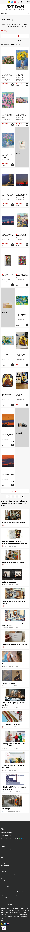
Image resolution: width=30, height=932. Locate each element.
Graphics (2, 853)
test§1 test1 (7, 792)
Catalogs (2, 859)
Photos (2, 857)
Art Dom (6, 525)
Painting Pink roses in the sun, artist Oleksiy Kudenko (7, 75)
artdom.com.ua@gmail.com (6, 832)
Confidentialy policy (20, 891)
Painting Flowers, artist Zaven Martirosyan (22, 275)
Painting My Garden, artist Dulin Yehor (21, 315)
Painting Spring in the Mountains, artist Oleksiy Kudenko (22, 115)
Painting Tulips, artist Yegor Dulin (7, 155)
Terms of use (18, 893)
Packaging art (3, 876)
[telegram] (21, 838)
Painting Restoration (8, 683)
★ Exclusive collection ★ (6, 849)
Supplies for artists (4, 863)
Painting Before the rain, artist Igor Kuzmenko (8, 195)
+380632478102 (4, 825)
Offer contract (18, 895)
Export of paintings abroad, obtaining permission (10, 874)
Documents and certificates (6, 861)
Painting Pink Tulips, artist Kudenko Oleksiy (7, 115)
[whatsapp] (19, 838)
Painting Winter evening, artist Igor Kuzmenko (8, 475)
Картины (7, 17)
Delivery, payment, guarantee (7, 893)
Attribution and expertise (6, 895)
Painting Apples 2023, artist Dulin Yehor (7, 355)
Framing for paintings (5, 880)
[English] (14, 2)
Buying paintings (19, 889)
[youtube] (17, 838)
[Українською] (9, 2)
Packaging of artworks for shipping (13, 562)
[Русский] (12, 2)
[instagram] (15, 838)
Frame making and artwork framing (13, 522)
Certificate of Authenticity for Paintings (14, 644)
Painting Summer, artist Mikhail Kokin (21, 235)
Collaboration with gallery (6, 899)
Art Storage (6, 809)
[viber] (23, 838)
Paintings (3, 851)
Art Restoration (7, 664)
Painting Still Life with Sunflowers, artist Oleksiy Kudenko (21, 75)
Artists (2, 889)
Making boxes (3, 878)
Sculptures (3, 855)
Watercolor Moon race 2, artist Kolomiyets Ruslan (8, 235)
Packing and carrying (5, 865)
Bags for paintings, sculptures (7, 897)
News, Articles (3, 891)
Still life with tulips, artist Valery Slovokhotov (7, 276)
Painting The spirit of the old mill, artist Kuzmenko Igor (21, 196)
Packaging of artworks (9, 582)
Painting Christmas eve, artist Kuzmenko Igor (7, 435)
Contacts (17, 897)
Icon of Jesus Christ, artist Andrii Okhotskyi (21, 355)
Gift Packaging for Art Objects (11, 724)
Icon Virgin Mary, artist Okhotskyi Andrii (7, 395)
